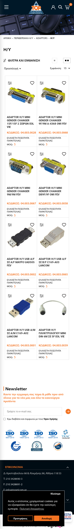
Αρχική (7, 38)
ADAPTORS (41, 38)
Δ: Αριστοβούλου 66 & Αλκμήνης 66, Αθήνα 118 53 (32, 473)
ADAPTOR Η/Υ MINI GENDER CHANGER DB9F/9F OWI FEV (50, 191)
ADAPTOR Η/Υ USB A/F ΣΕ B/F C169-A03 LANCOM (52, 262)
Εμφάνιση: (51, 68)
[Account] (53, 7)
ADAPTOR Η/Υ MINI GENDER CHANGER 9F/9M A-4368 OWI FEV (53, 120)
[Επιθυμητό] (32, 83)
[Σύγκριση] (10, 83)
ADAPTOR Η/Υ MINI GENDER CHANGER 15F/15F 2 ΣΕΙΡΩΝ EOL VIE (20, 122)
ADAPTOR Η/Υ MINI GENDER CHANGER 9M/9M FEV (18, 191)
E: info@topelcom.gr (15, 489)
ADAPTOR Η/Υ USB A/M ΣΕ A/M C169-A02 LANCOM (21, 333)
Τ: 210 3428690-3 (12, 478)
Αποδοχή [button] (47, 518)
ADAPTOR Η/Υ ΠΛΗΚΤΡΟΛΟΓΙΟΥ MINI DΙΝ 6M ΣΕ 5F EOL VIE (52, 333)
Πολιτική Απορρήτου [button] (32, 508)
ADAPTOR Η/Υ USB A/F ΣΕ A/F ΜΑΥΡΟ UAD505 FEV (21, 262)
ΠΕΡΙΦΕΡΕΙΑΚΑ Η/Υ (23, 38)
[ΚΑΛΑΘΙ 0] (67, 8)
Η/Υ (52, 38)
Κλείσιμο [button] (55, 493)
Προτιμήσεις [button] (20, 518)
